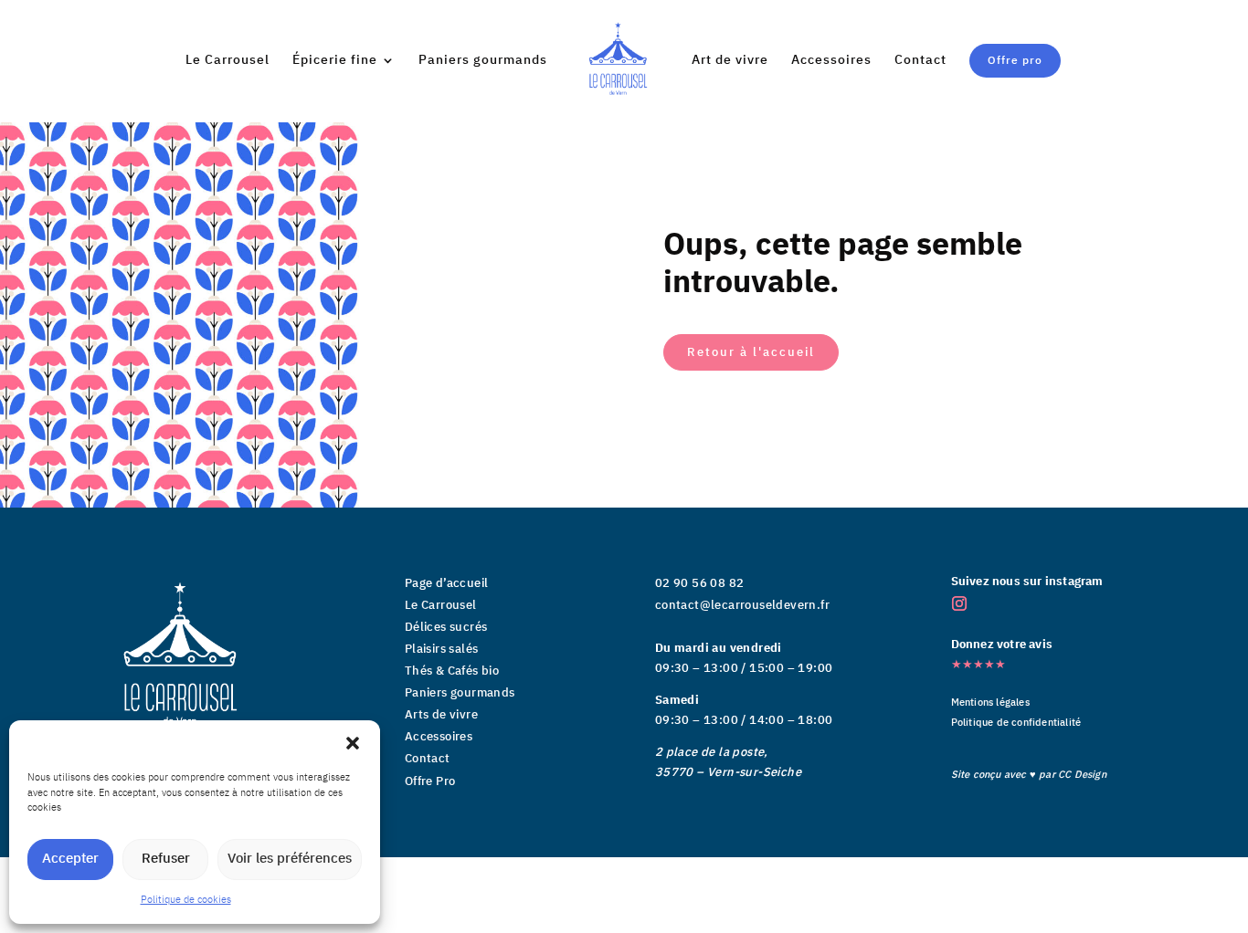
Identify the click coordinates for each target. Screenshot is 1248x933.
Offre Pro (430, 781)
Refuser (166, 858)
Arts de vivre (441, 715)
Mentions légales (990, 703)
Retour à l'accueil (751, 352)
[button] (353, 743)
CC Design (1082, 775)
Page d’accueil (447, 583)
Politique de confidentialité (1016, 723)
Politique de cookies (186, 900)
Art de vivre (730, 62)
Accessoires (831, 62)
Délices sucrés (446, 627)
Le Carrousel (227, 62)
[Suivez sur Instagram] (959, 603)
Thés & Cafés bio (452, 671)
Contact (920, 62)
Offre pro (1015, 60)
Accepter (70, 858)
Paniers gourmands (482, 62)
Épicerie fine (334, 62)
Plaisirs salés (442, 649)
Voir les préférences (289, 858)
